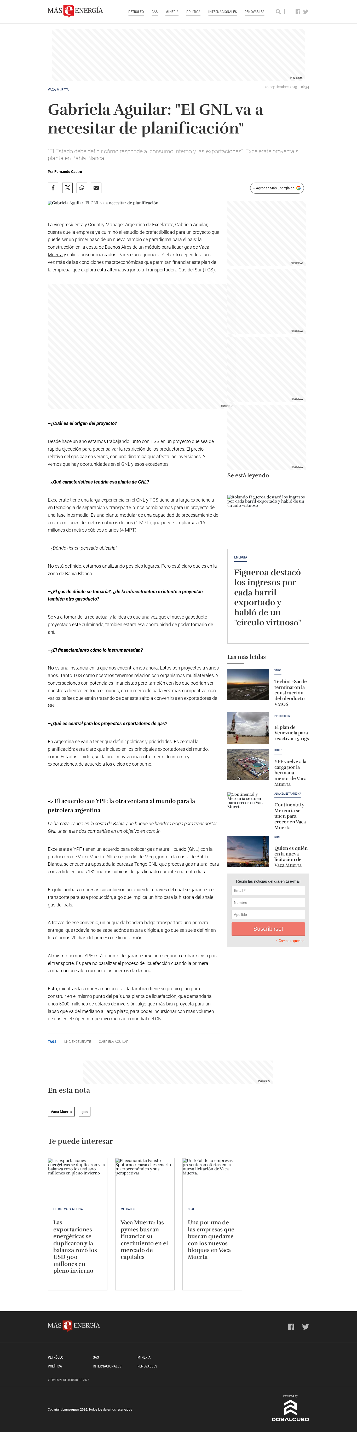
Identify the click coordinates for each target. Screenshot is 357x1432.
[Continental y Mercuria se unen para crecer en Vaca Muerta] (248, 808)
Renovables (254, 12)
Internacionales (222, 12)
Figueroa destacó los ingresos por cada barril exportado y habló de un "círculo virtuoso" (267, 597)
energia (240, 557)
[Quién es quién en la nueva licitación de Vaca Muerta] (248, 851)
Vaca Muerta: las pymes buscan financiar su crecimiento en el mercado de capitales (144, 1239)
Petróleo (136, 12)
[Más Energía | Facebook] (298, 11)
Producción (282, 716)
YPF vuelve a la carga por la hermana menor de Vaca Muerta (290, 773)
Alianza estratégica (287, 793)
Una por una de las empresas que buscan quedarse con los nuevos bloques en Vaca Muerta (211, 1239)
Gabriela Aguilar (113, 1042)
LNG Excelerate (77, 1042)
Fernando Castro (68, 172)
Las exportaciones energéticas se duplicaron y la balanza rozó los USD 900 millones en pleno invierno (75, 1246)
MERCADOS (128, 1209)
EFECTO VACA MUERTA (68, 1209)
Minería (172, 12)
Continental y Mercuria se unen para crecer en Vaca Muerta (290, 816)
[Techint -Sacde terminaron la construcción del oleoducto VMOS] (248, 684)
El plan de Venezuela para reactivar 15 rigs (291, 732)
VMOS (277, 670)
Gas (155, 12)
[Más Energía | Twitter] (306, 11)
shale (278, 837)
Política (193, 12)
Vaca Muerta (58, 90)
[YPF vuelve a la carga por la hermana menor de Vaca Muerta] (248, 764)
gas (188, 247)
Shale (278, 750)
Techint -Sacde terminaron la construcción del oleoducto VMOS (290, 693)
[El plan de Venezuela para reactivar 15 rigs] (248, 728)
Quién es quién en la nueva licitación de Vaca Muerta (291, 856)
